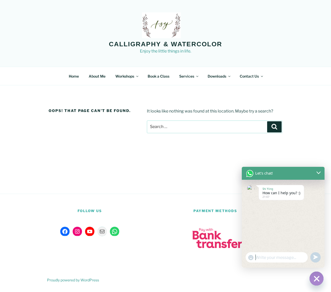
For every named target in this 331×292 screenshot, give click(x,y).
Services (186, 76)
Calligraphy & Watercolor (165, 44)
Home (74, 76)
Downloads (217, 76)
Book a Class (158, 76)
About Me (97, 76)
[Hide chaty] (317, 279)
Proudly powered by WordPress (73, 280)
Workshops (124, 76)
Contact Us (249, 76)
